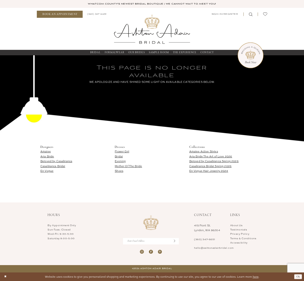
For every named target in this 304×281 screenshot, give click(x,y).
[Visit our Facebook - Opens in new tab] (151, 251)
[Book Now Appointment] (251, 55)
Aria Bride (47, 156)
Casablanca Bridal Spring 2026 (210, 166)
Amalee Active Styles (203, 151)
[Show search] (250, 14)
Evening (120, 161)
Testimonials (238, 229)
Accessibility (239, 242)
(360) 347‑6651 (204, 239)
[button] (224, 14)
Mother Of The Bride (128, 166)
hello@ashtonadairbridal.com (213, 247)
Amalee (45, 151)
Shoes (119, 171)
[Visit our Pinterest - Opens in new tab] (160, 251)
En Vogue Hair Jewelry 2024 (208, 171)
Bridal (119, 156)
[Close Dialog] (5, 277)
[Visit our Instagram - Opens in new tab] (142, 251)
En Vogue (46, 171)
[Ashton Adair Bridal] (152, 29)
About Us (236, 225)
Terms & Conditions (243, 238)
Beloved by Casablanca (56, 161)
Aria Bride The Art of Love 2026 (210, 156)
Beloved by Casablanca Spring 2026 (214, 161)
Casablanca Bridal (52, 166)
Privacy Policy (239, 233)
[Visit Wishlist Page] (265, 14)
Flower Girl (122, 151)
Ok (298, 276)
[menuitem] (60, 14)
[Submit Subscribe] (176, 241)
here (256, 276)
